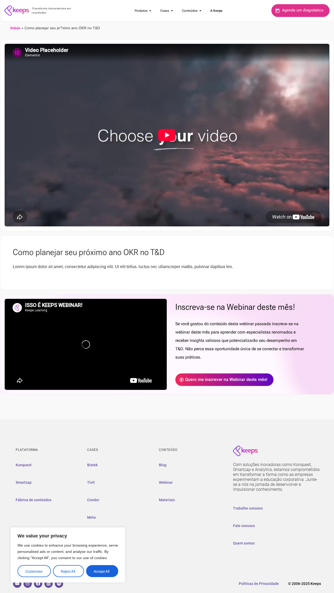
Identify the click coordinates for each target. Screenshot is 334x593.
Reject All (68, 571)
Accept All (101, 571)
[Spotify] (59, 583)
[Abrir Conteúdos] (200, 10)
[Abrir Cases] (172, 10)
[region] (67, 555)
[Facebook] (38, 583)
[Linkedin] (48, 583)
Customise (33, 571)
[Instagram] (27, 583)
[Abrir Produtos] (150, 10)
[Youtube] (17, 583)
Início (15, 28)
